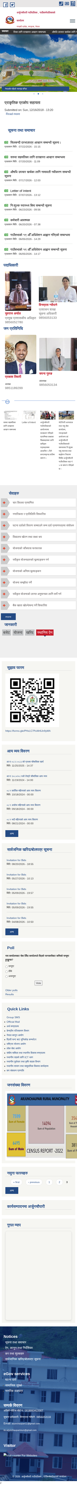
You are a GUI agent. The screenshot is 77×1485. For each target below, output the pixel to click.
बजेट (6, 632)
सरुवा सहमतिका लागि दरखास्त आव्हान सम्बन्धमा (37, 157)
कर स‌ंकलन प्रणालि (15, 1070)
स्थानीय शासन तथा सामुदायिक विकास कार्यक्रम (27, 1066)
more (8, 616)
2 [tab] (38, 93)
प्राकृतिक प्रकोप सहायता (22, 102)
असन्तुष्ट (12, 976)
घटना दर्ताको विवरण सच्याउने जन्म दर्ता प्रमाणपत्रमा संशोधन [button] (43, 525)
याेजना (18, 632)
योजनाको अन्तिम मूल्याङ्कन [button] (27, 571)
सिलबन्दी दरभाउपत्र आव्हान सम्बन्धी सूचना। (35, 142)
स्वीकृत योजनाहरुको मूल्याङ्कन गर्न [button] (31, 559)
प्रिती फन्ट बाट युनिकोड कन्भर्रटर (21, 1039)
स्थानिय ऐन (44, 633)
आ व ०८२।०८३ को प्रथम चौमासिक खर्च (25, 761)
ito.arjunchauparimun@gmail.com (20, 1430)
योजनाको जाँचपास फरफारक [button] (27, 548)
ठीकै (10, 971)
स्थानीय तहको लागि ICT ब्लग (20, 1057)
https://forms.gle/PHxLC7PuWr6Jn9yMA (27, 730)
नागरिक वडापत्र (14, 1391)
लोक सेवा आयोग (14, 1048)
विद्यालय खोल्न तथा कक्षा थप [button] (27, 536)
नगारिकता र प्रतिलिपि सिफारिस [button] (29, 514)
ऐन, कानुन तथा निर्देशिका (19, 1348)
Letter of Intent (20, 191)
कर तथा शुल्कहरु (14, 1353)
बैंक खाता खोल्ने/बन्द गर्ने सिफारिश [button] (30, 605)
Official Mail (13, 1021)
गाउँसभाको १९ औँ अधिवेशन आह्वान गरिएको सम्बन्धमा (40, 235)
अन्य (12, 833)
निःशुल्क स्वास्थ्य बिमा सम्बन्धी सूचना (31, 205)
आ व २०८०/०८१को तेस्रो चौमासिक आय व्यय (27, 776)
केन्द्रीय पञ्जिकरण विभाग (18, 1030)
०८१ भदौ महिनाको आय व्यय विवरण (22, 819)
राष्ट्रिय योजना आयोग (16, 1043)
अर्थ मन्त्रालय (13, 1026)
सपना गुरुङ (45, 373)
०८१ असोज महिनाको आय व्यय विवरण (23, 805)
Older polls (11, 990)
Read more (13, 113)
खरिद (29, 632)
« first (16, 1182)
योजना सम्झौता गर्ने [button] (22, 582)
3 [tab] (42, 93)
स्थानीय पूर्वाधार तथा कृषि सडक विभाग (23, 1061)
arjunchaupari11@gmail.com (26, 1423)
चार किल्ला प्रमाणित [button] (23, 502)
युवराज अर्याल (13, 313)
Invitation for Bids (16, 860)
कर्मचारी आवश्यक (20, 220)
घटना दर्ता (10, 1379)
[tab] (38, 502)
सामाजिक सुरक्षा (13, 1385)
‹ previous (34, 1182)
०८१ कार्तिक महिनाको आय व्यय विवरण (24, 790)
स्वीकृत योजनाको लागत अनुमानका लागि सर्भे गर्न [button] (37, 593)
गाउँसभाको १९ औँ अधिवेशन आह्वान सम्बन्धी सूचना (38, 249)
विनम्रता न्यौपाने (48, 305)
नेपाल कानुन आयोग (15, 1035)
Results (9, 994)
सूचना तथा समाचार (15, 1342)
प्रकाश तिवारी (13, 377)
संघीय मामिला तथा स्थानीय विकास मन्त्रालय (26, 1052)
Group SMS (13, 1017)
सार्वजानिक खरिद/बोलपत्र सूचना (23, 1359)
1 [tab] (33, 93)
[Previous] (3, 73)
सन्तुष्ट (11, 966)
